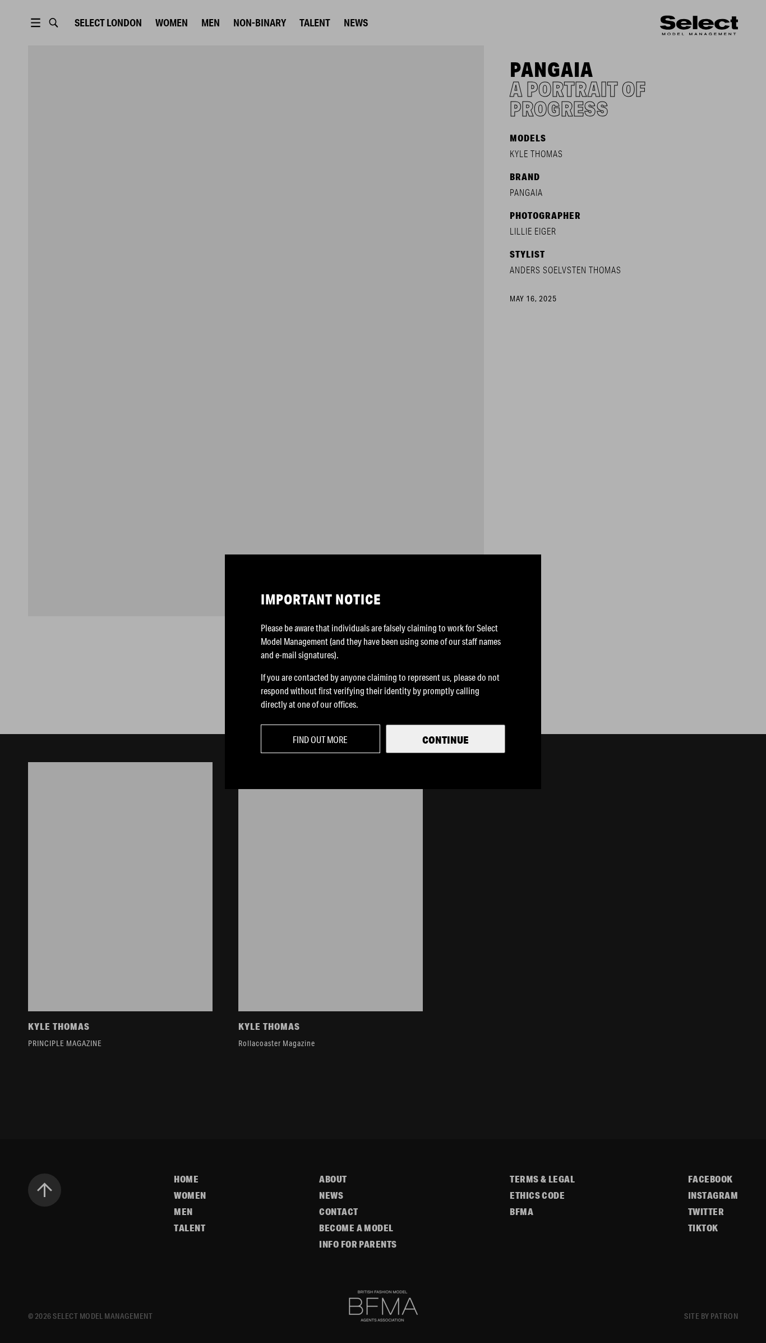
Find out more (320, 739)
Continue (445, 739)
